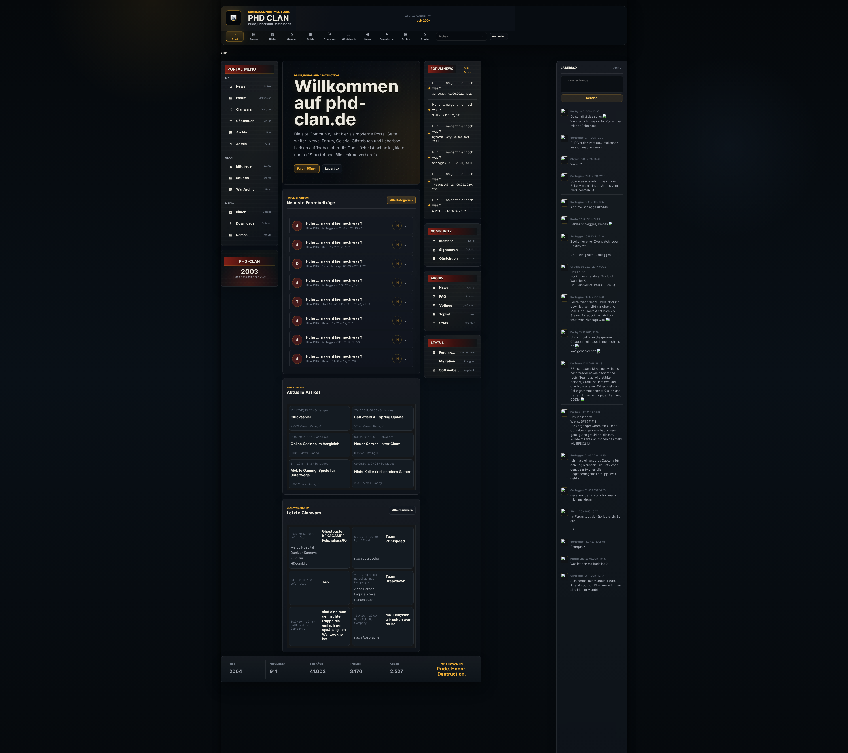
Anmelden (498, 36)
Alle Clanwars (402, 510)
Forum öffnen (307, 168)
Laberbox (332, 168)
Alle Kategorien (401, 200)
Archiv (617, 67)
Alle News (467, 70)
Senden (592, 98)
